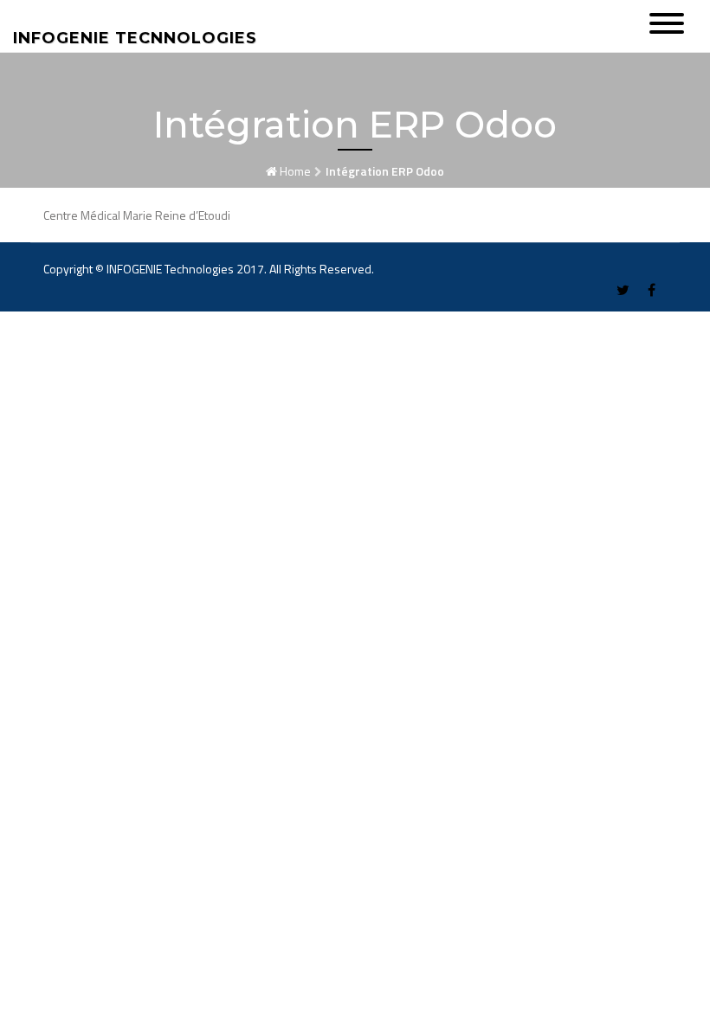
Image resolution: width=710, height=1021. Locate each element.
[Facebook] (651, 290)
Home (295, 171)
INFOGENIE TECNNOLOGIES (135, 38)
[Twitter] (623, 290)
